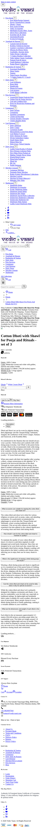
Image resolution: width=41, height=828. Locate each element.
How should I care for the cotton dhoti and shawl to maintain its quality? (20, 534)
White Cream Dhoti (15, 384)
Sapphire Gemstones (17, 114)
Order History (10, 778)
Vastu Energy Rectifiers (18, 75)
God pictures (14, 90)
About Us (9, 729)
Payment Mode (10, 731)
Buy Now (16, 400)
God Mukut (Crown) (17, 134)
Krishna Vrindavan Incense (20, 46)
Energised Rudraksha (17, 69)
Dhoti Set (13, 161)
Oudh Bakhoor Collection (19, 62)
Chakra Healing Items (18, 121)
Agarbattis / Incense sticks (19, 52)
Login (7, 774)
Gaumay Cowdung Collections (21, 48)
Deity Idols (9, 80)
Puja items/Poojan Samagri (19, 20)
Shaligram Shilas (16, 185)
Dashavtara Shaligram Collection (22, 198)
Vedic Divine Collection (18, 54)
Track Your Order (11, 782)
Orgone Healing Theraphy (19, 119)
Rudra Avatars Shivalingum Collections (24, 174)
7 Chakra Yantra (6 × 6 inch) (20, 77)
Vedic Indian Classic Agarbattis (21, 58)
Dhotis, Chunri (15, 24)
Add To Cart (6, 400)
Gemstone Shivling (17, 170)
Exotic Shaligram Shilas (18, 189)
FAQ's (7, 735)
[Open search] (3, 249)
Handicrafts (14, 86)
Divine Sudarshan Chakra (19, 138)
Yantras (12, 73)
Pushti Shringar (15, 165)
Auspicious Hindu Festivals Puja (21, 97)
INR (7, 230)
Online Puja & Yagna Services (21, 99)
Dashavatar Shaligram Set (19, 200)
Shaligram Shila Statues (18, 202)
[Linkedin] (8, 218)
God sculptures (15, 82)
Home (10, 292)
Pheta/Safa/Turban (16, 159)
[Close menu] (3, 4)
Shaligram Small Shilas (18, 191)
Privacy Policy (10, 741)
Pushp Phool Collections (19, 64)
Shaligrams (9, 183)
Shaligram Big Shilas (17, 194)
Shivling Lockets (16, 176)
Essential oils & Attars (18, 35)
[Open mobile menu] (3, 283)
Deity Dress (9, 147)
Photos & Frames (16, 88)
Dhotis (7, 297)
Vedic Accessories (16, 28)
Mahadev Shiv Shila (17, 180)
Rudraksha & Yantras (13, 67)
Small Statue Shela (16, 140)
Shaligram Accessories (18, 187)
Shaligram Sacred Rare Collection (22, 196)
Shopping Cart (10, 780)
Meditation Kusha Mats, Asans (21, 31)
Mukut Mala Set (16, 142)
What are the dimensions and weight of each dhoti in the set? (20, 610)
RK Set (12, 163)
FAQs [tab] (8, 426)
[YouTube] (6, 812)
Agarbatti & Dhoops (12, 41)
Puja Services (10, 95)
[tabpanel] (20, 467)
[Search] (27, 246)
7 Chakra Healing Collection (20, 56)
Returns (8, 739)
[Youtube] (8, 213)
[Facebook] (8, 208)
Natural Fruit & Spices (18, 60)
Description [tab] (10, 424)
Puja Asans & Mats (17, 26)
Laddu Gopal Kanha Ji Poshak (21, 149)
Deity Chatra (14, 128)
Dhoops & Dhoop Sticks (19, 50)
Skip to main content (8, 2)
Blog (7, 765)
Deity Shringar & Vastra (18, 136)
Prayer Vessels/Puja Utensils (20, 22)
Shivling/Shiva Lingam (13, 761)
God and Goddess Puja (18, 101)
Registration (9, 776)
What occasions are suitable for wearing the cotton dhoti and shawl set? (20, 509)
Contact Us (9, 784)
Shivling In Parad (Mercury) (20, 178)
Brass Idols (14, 84)
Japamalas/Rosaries (17, 37)
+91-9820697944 (7, 711)
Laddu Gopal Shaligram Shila (20, 204)
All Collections (6, 276)
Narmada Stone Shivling (19, 172)
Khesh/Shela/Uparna (17, 157)
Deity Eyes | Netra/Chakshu (20, 144)
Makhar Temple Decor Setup (20, 155)
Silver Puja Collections (18, 33)
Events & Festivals (16, 39)
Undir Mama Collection (18, 92)
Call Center (17, 225)
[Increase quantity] (28, 387)
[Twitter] (8, 211)
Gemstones (9, 108)
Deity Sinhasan (15, 126)
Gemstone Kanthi (16, 130)
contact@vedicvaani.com (12, 713)
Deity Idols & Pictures (13, 757)
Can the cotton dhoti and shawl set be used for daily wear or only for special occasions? (20, 584)
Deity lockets (14, 110)
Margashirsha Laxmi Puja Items (21, 132)
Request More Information (13, 404)
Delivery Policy (11, 737)
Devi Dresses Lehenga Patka (20, 151)
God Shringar (10, 123)
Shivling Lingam (11, 168)
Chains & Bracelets (17, 117)
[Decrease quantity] (3, 387)
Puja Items (9, 18)
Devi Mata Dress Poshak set (20, 153)
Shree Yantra (14, 71)
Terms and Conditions (13, 733)
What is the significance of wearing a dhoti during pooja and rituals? (20, 559)
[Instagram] (8, 216)
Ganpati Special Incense (18, 44)
